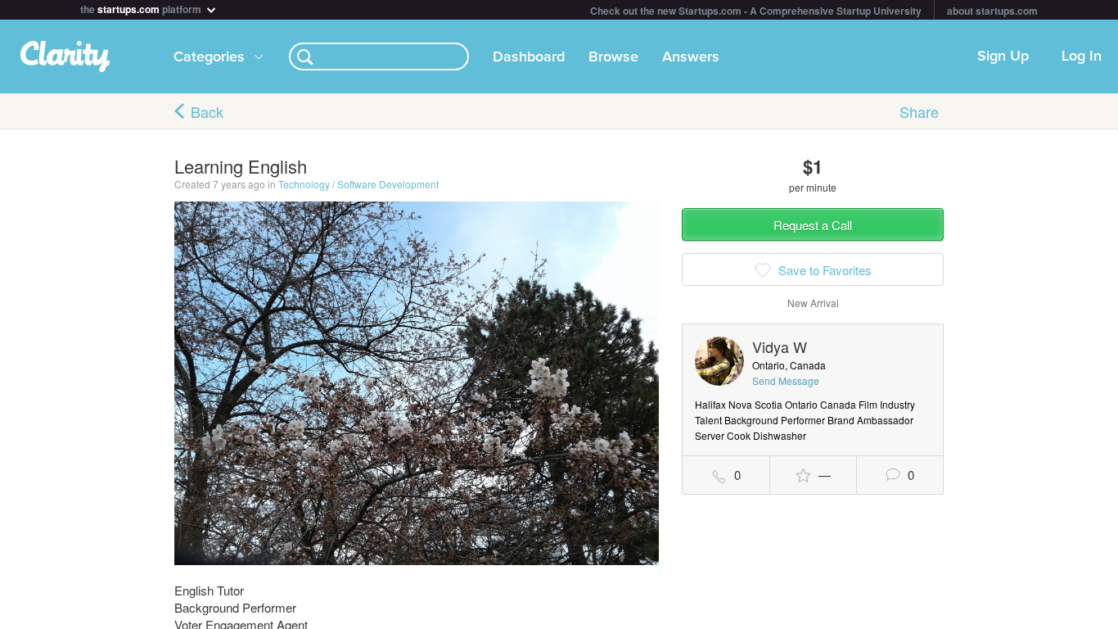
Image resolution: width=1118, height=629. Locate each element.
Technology (304, 184)
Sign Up (1003, 56)
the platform (142, 8)
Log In (1082, 56)
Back (207, 111)
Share (919, 111)
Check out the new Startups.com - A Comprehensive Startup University (756, 10)
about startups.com (992, 10)
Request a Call (812, 224)
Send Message (785, 380)
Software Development (388, 184)
